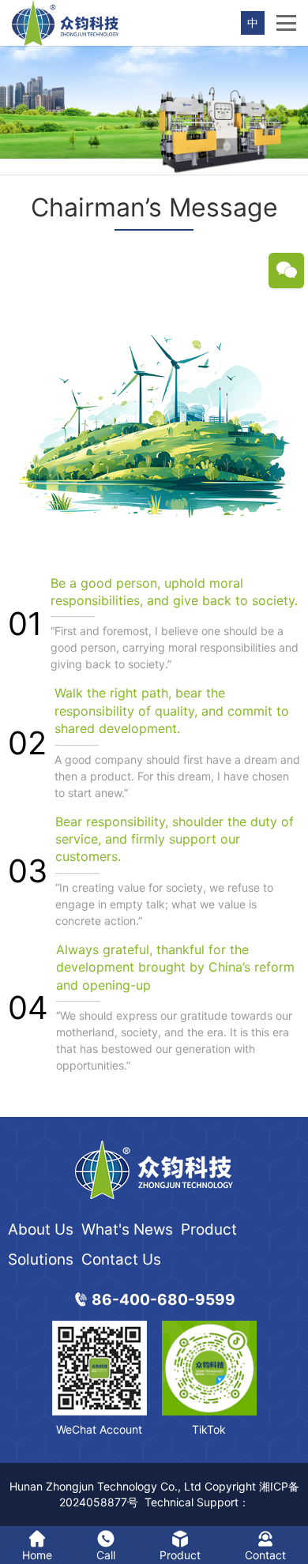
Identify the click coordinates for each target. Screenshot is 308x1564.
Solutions (40, 1259)
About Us (40, 1229)
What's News (127, 1229)
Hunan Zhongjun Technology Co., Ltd (105, 1486)
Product (209, 1229)
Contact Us (121, 1259)
